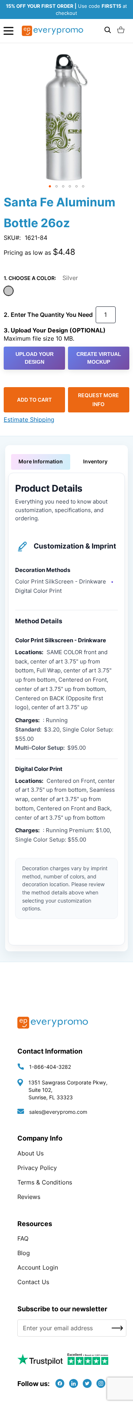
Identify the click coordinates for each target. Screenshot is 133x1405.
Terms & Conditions (44, 1182)
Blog (23, 1253)
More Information (40, 461)
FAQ (22, 1238)
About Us (30, 1153)
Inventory (95, 461)
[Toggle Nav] (8, 30)
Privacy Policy (37, 1167)
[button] (50, 186)
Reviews (28, 1196)
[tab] (40, 462)
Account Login (37, 1267)
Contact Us (33, 1282)
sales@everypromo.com (58, 1112)
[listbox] (66, 292)
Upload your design (35, 358)
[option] (8, 291)
